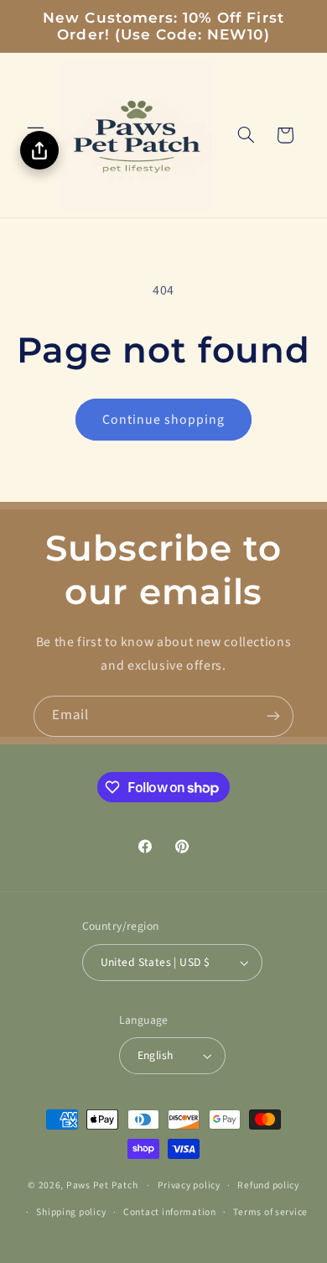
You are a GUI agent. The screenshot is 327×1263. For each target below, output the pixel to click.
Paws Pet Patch (102, 1185)
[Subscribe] (273, 716)
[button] (245, 135)
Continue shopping (164, 419)
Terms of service (270, 1212)
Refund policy (268, 1185)
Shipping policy (71, 1212)
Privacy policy (189, 1185)
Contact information (169, 1212)
